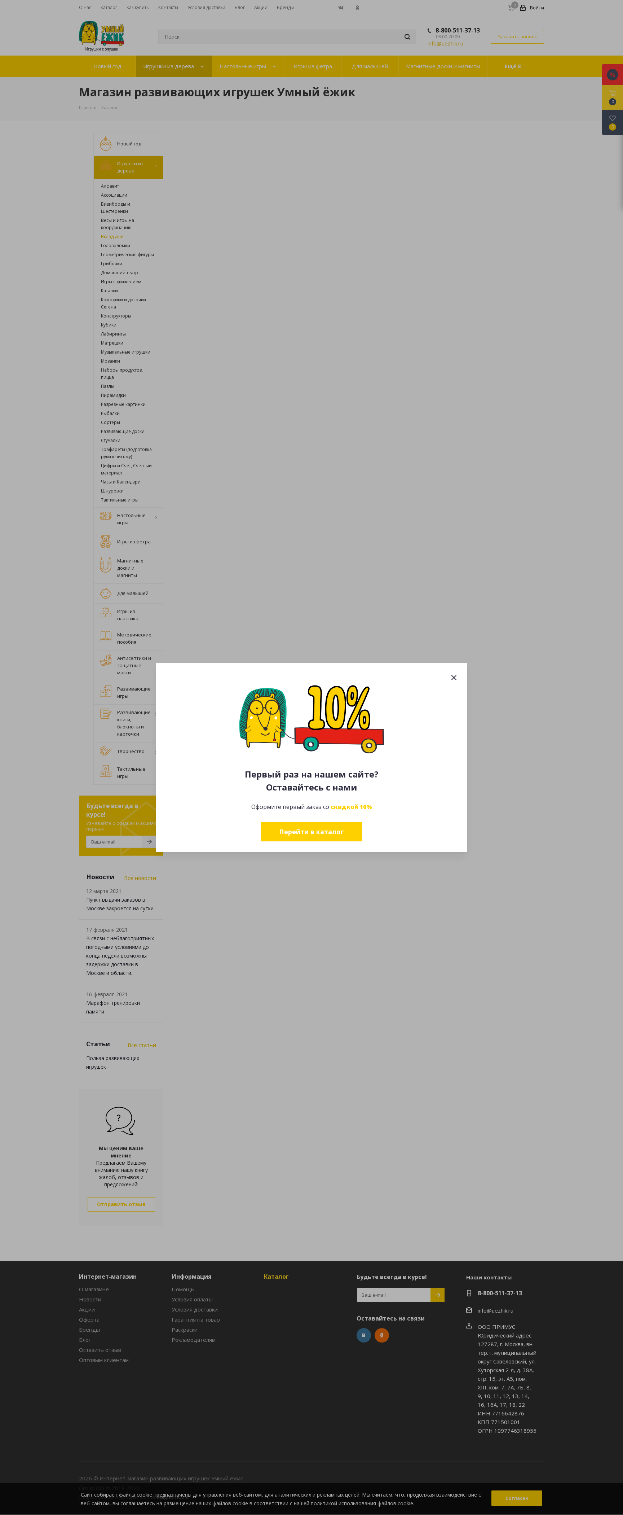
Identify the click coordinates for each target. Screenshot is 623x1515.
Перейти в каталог (311, 831)
